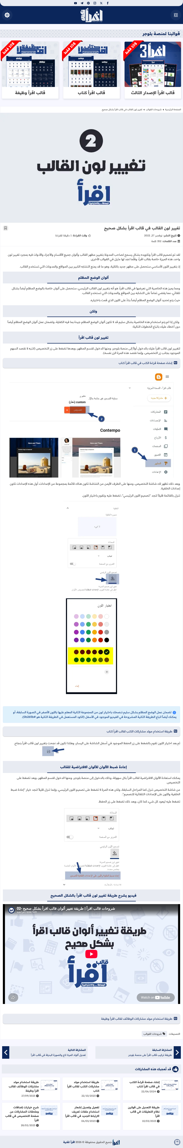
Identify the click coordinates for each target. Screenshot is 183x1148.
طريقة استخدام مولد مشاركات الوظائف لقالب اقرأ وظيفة (136, 1018)
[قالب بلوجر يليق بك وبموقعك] (116, 1142)
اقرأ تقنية (69, 1142)
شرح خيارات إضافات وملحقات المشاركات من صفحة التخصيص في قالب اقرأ (22, 1114)
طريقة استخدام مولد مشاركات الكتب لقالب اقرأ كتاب (139, 731)
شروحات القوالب (154, 109)
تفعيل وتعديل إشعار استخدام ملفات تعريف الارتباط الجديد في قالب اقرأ (82, 1112)
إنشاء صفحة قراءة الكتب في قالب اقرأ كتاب (145, 363)
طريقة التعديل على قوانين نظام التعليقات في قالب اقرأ (144, 1112)
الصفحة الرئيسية (173, 109)
